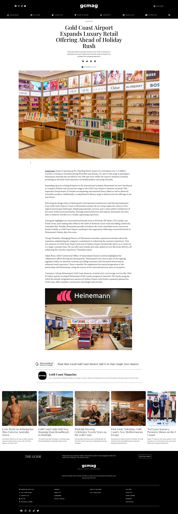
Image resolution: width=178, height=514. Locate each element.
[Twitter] (38, 510)
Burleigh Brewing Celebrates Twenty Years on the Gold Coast (91, 432)
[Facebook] (15, 6)
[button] (83, 61)
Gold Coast (50, 171)
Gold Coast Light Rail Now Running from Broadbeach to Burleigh (53, 432)
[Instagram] (19, 6)
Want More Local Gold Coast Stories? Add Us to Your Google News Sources (97, 364)
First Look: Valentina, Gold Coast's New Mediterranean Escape (127, 432)
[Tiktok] (22, 6)
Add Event (160, 6)
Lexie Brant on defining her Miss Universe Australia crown (18, 432)
